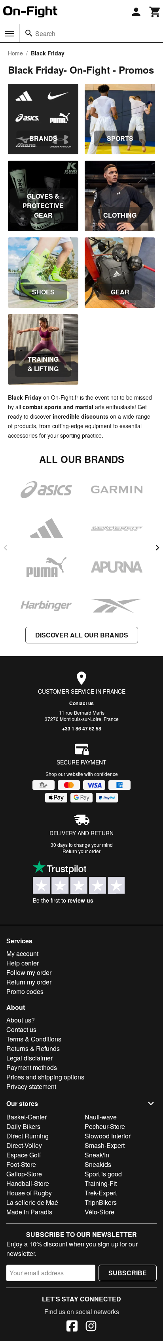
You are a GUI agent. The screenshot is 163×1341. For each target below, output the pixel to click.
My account (22, 953)
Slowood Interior (108, 1135)
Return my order (28, 981)
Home (15, 53)
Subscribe (127, 1272)
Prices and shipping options (45, 1076)
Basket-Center (26, 1116)
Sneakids (98, 1164)
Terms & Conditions (33, 1038)
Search (45, 33)
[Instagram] (91, 1327)
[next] (157, 547)
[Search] (29, 33)
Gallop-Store (24, 1173)
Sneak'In (97, 1154)
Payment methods (31, 1067)
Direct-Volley (24, 1145)
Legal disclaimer (29, 1057)
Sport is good (103, 1173)
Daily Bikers (23, 1126)
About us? (20, 1019)
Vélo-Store (99, 1211)
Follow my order (28, 972)
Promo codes (25, 991)
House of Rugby (29, 1192)
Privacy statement (31, 1086)
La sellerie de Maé (32, 1202)
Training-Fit (101, 1183)
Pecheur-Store (105, 1126)
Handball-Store (27, 1183)
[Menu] (9, 33)
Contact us (81, 703)
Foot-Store (21, 1164)
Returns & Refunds (33, 1048)
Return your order (81, 851)
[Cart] (155, 12)
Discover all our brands (81, 634)
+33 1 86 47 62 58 (81, 728)
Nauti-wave (101, 1116)
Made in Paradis (29, 1211)
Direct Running (27, 1135)
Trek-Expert (101, 1192)
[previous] (5, 547)
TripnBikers (101, 1202)
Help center (22, 962)
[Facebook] (72, 1327)
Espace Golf (23, 1154)
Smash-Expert (105, 1145)
